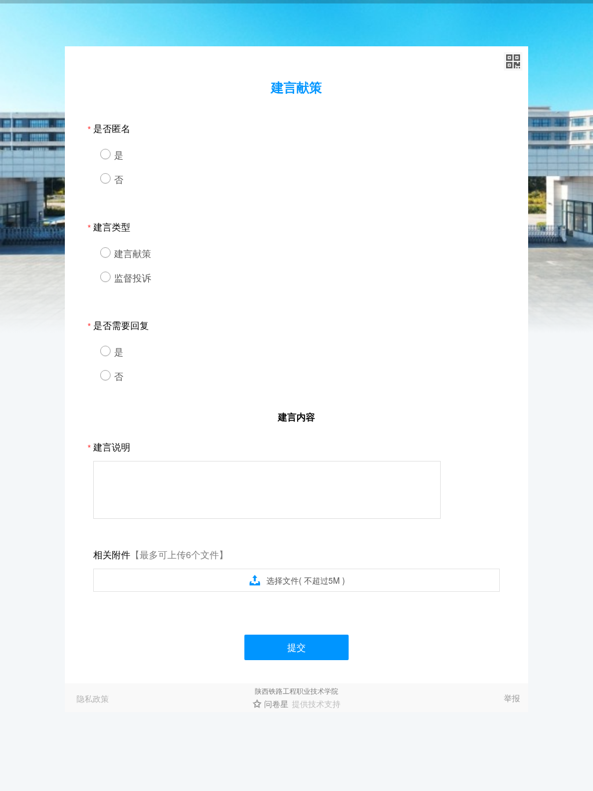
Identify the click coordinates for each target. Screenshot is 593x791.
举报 (512, 698)
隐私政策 (92, 698)
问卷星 (276, 703)
